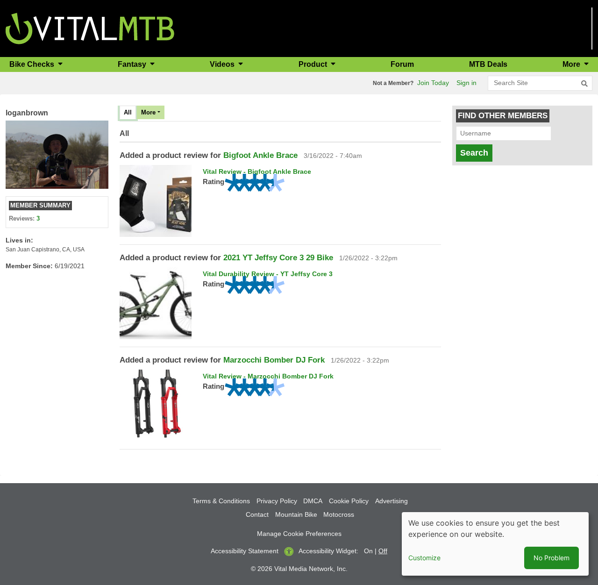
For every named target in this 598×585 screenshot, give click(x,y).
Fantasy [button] (133, 64)
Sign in (466, 82)
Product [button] (314, 64)
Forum (402, 64)
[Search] (584, 83)
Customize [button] (424, 558)
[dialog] (495, 544)
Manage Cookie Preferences (299, 533)
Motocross (338, 514)
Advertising (391, 501)
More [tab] (148, 112)
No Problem (552, 558)
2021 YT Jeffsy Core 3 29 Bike (278, 257)
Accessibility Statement (244, 551)
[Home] (90, 28)
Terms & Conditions (221, 501)
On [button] (368, 551)
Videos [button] (223, 64)
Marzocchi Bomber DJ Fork (274, 360)
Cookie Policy (349, 501)
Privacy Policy (276, 501)
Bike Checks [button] (32, 64)
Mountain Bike (296, 514)
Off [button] (382, 551)
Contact (257, 514)
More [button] (572, 64)
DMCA (312, 501)
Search (474, 152)
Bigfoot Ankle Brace (260, 155)
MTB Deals (488, 64)
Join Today (433, 82)
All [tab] (128, 112)
